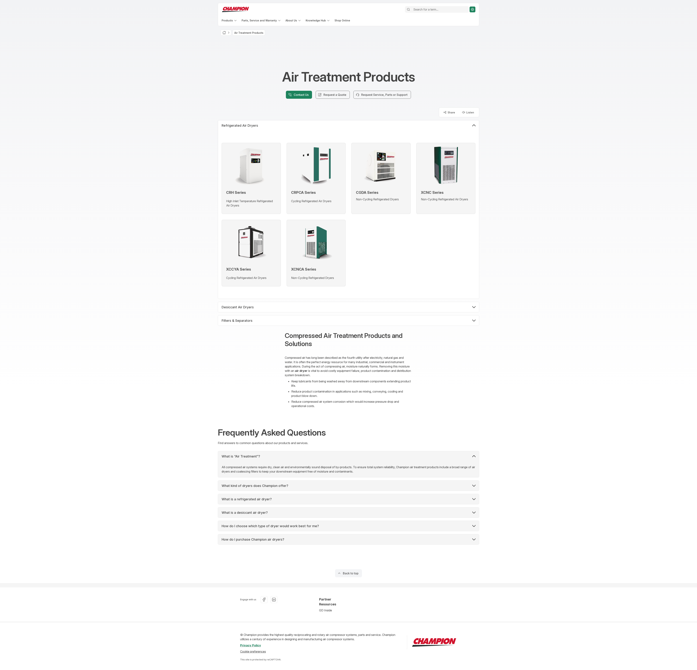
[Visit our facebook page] (264, 599)
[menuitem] (229, 20)
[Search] (408, 9)
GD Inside (325, 610)
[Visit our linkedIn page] (273, 599)
